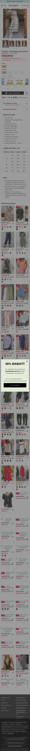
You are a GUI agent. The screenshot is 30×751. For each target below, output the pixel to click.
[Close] (27, 361)
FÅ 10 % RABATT (15, 385)
